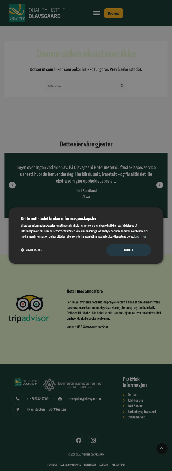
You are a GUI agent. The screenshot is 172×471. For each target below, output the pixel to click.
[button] (31, 250)
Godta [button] (128, 250)
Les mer (140, 237)
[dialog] (86, 235)
